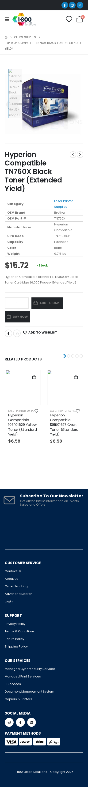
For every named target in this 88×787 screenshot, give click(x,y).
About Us (11, 578)
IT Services (13, 684)
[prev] (73, 154)
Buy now (20, 316)
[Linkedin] (31, 722)
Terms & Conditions (19, 631)
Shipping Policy (16, 646)
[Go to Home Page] (6, 37)
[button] (64, 356)
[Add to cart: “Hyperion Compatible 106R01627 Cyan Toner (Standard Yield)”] (76, 377)
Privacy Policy (15, 624)
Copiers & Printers (18, 699)
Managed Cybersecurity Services (30, 669)
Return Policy (14, 639)
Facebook (8, 333)
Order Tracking (16, 586)
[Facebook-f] (20, 722)
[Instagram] (72, 5)
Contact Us (13, 571)
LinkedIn (17, 333)
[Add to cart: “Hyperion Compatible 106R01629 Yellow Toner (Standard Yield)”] (34, 377)
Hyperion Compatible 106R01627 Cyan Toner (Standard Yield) (64, 425)
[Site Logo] (24, 19)
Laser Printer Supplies (22, 411)
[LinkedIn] (80, 5)
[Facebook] (64, 5)
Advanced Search (18, 594)
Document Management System (29, 691)
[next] (80, 154)
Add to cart (50, 303)
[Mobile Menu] (8, 19)
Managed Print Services (23, 676)
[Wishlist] (69, 19)
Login (9, 601)
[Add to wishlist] (36, 411)
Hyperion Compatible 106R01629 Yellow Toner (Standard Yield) (22, 425)
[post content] (23, 387)
